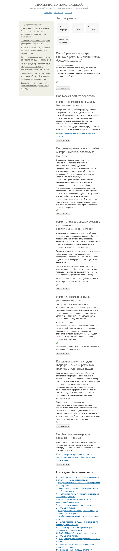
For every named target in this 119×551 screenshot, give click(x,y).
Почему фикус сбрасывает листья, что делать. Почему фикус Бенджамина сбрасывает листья (35, 66)
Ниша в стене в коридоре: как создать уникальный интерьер (73, 506)
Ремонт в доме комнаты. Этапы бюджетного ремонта (75, 103)
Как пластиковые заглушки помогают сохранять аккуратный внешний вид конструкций (77, 478)
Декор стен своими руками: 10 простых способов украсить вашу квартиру (35, 86)
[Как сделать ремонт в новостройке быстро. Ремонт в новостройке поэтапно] (78, 210)
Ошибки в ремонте (78, 28)
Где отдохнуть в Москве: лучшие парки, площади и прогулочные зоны (74, 529)
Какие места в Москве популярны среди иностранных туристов (75, 545)
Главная (48, 12)
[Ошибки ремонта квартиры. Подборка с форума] (78, 457)
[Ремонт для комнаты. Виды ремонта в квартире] (78, 343)
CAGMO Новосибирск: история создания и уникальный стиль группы (76, 534)
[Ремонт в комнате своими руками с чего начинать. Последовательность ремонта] (78, 285)
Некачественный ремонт (92, 28)
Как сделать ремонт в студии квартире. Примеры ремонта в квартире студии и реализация (75, 365)
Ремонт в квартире (63, 28)
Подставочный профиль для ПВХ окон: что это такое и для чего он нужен (77, 523)
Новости (58, 12)
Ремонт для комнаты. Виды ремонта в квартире (73, 298)
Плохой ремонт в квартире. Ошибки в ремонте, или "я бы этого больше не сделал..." (78, 57)
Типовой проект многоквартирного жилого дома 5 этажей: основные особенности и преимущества (35, 76)
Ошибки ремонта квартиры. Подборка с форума (73, 436)
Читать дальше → (63, 88)
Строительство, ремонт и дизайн (59, 4)
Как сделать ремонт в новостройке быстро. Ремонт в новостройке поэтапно (77, 152)
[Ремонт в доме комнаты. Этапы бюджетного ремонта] (78, 134)
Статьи (68, 12)
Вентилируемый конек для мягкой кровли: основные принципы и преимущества (35, 50)
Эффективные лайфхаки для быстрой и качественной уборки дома (74, 501)
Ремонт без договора (63, 40)
